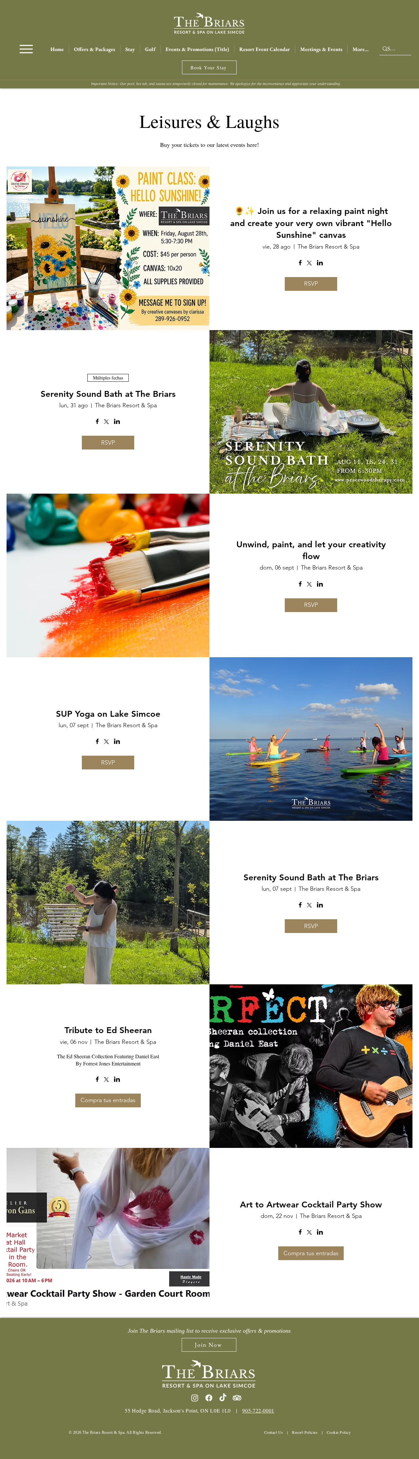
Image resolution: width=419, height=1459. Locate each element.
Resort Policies (305, 1432)
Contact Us (273, 1432)
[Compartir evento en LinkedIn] (320, 263)
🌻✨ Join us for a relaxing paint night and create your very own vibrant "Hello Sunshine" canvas (311, 223)
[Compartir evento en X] (309, 264)
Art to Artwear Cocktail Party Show (311, 1205)
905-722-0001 (258, 1410)
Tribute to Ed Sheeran (108, 1030)
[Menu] (26, 49)
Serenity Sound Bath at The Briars (108, 394)
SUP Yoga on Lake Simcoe (108, 714)
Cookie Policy (339, 1432)
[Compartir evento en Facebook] (300, 263)
